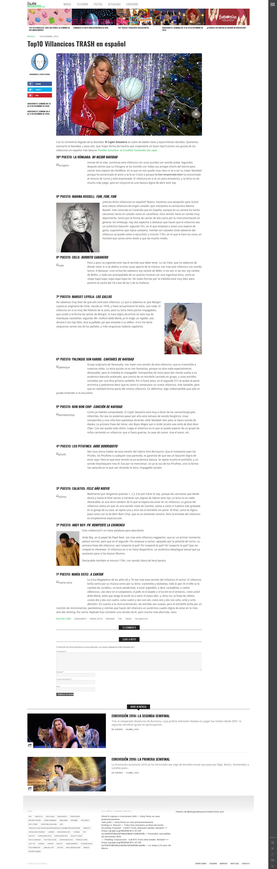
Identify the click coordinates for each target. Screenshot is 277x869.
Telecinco (85, 820)
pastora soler (50, 840)
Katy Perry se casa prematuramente (134, 822)
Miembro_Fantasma (40, 74)
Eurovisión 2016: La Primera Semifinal (141, 759)
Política (98, 4)
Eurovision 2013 (61, 836)
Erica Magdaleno (73, 848)
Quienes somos (200, 863)
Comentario (61, 651)
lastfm (60, 848)
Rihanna (74, 820)
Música (67, 4)
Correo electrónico (64, 679)
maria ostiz (96, 618)
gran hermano (50, 820)
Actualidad (114, 4)
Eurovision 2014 (44, 836)
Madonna (64, 820)
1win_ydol (106, 822)
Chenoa (41, 844)
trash (128, 618)
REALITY (60, 844)
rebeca (86, 848)
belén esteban (35, 851)
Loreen (51, 832)
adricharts (80, 618)
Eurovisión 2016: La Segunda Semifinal (141, 716)
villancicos (141, 618)
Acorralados (86, 844)
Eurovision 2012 (66, 840)
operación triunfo (37, 832)
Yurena (77, 832)
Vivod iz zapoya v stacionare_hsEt (119, 816)
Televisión (82, 4)
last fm (32, 844)
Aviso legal (234, 863)
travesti (86, 828)
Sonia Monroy (72, 844)
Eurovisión (132, 4)
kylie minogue (34, 848)
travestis (39, 816)
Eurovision (75, 816)
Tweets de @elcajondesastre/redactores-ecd (199, 811)
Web (58, 686)
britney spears (35, 820)
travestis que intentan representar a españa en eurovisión (54, 828)
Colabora (213, 863)
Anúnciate (224, 863)
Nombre (60, 672)
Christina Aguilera (49, 824)
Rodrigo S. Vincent (111, 825)
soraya (50, 844)
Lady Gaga (50, 816)
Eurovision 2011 (64, 832)
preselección (81, 840)
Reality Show (76, 836)
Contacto (246, 863)
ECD (30, 816)
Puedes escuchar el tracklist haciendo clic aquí (127, 150)
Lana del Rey (48, 848)
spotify (32, 836)
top (120, 618)
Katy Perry (33, 824)
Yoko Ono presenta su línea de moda (143, 825)
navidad (110, 618)
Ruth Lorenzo (35, 840)
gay (61, 824)
